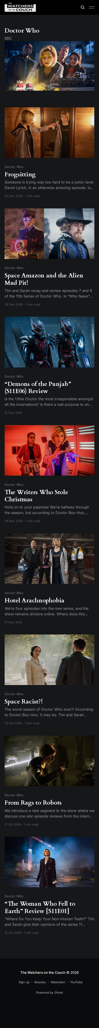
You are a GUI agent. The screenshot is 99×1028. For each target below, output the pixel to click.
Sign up (24, 982)
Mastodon (58, 982)
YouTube (76, 982)
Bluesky (40, 982)
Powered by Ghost (49, 992)
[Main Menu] (91, 7)
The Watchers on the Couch (42, 972)
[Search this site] (82, 7)
